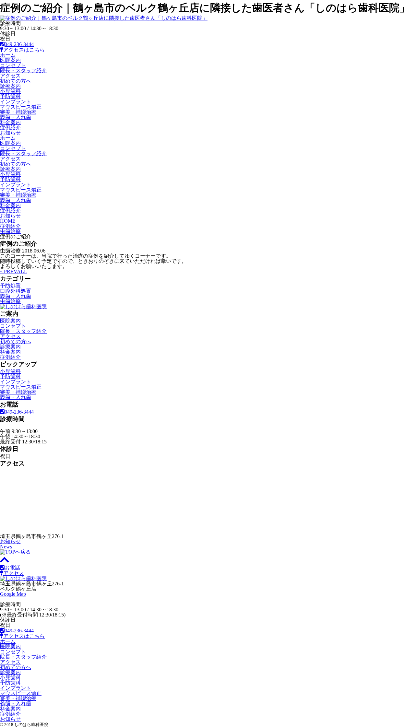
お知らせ (10, 132)
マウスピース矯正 (21, 107)
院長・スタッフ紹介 (23, 70)
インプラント (15, 101)
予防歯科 (10, 96)
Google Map (13, 594)
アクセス (10, 75)
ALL (22, 271)
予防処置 (10, 285)
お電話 (12, 567)
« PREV (8, 271)
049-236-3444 (19, 44)
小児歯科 (10, 91)
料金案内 (10, 122)
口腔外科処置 (15, 291)
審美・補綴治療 (18, 112)
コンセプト (13, 65)
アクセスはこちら (24, 50)
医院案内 (10, 60)
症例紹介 (10, 127)
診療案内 (10, 86)
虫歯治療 (10, 301)
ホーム (8, 55)
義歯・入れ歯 (15, 117)
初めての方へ (15, 81)
